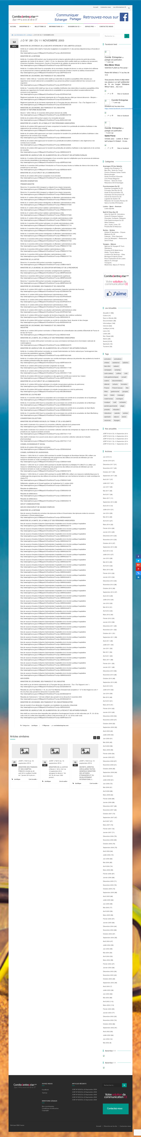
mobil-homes (108, 399)
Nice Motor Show (112, 65)
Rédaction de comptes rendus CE (115, 201)
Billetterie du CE (109, 234)
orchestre (123, 402)
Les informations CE (119, 7)
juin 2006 (106, 859)
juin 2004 (106, 949)
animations (117, 359)
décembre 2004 (108, 926)
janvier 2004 (107, 968)
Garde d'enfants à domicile (113, 176)
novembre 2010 (108, 675)
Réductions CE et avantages (113, 183)
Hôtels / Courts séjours (112, 252)
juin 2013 (106, 558)
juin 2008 (106, 784)
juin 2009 (106, 738)
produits (107, 409)
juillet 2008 (106, 780)
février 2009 (107, 753)
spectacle (107, 417)
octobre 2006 (107, 844)
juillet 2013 (106, 554)
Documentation (108, 321)
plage (122, 406)
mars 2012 (106, 614)
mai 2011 (106, 652)
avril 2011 (106, 656)
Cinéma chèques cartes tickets (115, 172)
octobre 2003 (107, 979)
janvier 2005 (107, 923)
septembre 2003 (108, 983)
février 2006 (107, 874)
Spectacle (106, 344)
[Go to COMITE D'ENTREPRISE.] (12, 35)
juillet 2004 (106, 945)
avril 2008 (106, 791)
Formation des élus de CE (113, 190)
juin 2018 (106, 457)
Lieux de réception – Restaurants (115, 238)
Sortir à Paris (108, 240)
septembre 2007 (108, 817)
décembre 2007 (108, 806)
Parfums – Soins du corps (113, 181)
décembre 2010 (108, 671)
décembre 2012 (108, 581)
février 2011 (107, 663)
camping (117, 370)
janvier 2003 (107, 1013)
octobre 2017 (107, 472)
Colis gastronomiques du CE (114, 220)
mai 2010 (106, 697)
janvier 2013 (107, 577)
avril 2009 (106, 746)
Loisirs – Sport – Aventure (112, 206)
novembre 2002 (108, 1020)
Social (105, 341)
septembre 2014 (108, 502)
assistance (116, 362)
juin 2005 (106, 904)
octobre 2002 (107, 1024)
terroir (124, 417)
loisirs (112, 395)
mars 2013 (106, 569)
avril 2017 (106, 494)
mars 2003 (106, 1005)
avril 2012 (106, 611)
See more (119, 87)
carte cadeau (108, 373)
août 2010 (106, 686)
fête (127, 388)
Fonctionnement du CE (111, 186)
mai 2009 (106, 742)
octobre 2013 (107, 543)
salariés (117, 413)
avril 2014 (106, 521)
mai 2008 (106, 787)
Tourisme (106, 346)
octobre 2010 (107, 678)
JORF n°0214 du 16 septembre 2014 (26, 762)
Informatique (107, 323)
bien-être (107, 366)
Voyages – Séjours (109, 244)
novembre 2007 (108, 810)
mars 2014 (106, 524)
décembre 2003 (108, 971)
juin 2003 (106, 994)
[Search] (126, 36)
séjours (116, 417)
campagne (107, 370)
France (106, 388)
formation (124, 384)
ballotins (125, 362)
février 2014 (107, 528)
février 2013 (107, 573)
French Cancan (117, 388)
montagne (119, 399)
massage (121, 395)
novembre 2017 (108, 468)
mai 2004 (106, 953)
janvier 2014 (107, 532)
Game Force (110, 135)
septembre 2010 (108, 682)
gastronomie (115, 391)
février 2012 (107, 618)
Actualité (106, 313)
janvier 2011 (107, 667)
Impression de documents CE (114, 194)
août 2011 (106, 641)
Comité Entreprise (113, 57)
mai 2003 (106, 998)
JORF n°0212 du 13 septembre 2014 (87, 762)
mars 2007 (106, 825)
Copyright (45, 1110)
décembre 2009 (108, 716)
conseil (124, 377)
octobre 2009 (107, 723)
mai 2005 (106, 907)
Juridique (34, 725)
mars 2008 (106, 795)
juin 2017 (106, 487)
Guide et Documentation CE (113, 192)
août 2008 (106, 776)
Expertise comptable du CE (113, 188)
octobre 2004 (107, 934)
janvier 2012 (107, 622)
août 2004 (106, 941)
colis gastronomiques (111, 377)
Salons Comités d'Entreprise (113, 203)
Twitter (44, 1093)
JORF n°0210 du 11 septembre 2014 (115, 444)
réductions (107, 413)
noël (114, 402)
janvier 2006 (107, 877)
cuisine (106, 381)
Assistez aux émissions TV (113, 168)
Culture (105, 315)
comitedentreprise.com (61, 725)
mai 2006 (106, 862)
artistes (106, 362)
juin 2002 (106, 1039)
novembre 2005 (108, 885)
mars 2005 (106, 915)
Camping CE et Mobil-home (113, 250)
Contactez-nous (106, 7)
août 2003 (106, 986)
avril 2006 (106, 866)
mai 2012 (106, 607)
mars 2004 (106, 960)
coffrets (118, 373)
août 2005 (106, 896)
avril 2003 (106, 1001)
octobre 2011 (107, 633)
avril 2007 (106, 821)
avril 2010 (106, 701)
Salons (105, 339)
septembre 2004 (108, 937)
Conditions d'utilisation (50, 1108)
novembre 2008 (108, 765)
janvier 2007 (107, 832)
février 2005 (107, 919)
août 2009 (106, 731)
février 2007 (107, 829)
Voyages (117, 420)
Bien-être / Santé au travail (113, 170)
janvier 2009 (107, 757)
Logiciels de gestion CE (112, 199)
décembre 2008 (108, 761)
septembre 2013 (108, 547)
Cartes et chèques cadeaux (113, 216)
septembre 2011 (108, 637)
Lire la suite (32, 779)
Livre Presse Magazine (111, 178)
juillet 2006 (106, 855)
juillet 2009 (106, 735)
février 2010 (107, 708)
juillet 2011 (106, 645)
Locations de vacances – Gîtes (114, 254)
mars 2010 (106, 705)
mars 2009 (106, 750)
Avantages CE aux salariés (112, 166)
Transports (107, 263)
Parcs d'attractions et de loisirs (114, 258)
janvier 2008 (107, 802)
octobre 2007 (107, 814)
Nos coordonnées (48, 1106)
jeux (105, 395)
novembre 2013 (108, 539)
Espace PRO (89, 26)
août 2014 (106, 506)
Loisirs (105, 333)
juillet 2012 (106, 600)
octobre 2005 (107, 889)
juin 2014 (106, 513)
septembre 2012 (108, 592)
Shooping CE (24, 26)
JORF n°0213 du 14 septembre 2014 (56, 762)
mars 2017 (106, 498)
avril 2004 (106, 956)
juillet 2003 (106, 990)
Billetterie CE (40, 26)
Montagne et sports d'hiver (113, 256)
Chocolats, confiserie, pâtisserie (115, 218)
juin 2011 (106, 648)
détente (106, 384)
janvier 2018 (107, 461)
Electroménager (109, 174)
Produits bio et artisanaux (112, 226)
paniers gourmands (110, 406)
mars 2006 (106, 870)
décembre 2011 (108, 626)
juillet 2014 (106, 509)
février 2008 (107, 799)
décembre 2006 (108, 836)
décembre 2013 (108, 536)
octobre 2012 (107, 588)
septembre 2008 (108, 772)
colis (125, 373)
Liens (105, 331)
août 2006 (106, 851)
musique (107, 402)
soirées (125, 413)
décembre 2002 (108, 1016)
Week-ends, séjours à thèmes (114, 265)
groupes (125, 391)
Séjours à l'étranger (111, 261)
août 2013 (106, 551)
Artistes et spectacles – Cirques (114, 232)
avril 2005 (106, 911)
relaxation (116, 409)
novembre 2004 (108, 930)
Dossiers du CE (73, 26)
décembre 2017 (108, 464)
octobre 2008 (107, 769)
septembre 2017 (108, 476)
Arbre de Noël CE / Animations (114, 214)
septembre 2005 (108, 892)
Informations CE (55, 26)
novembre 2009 (108, 720)
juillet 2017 (106, 483)
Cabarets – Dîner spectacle (113, 236)
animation (107, 359)
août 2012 (106, 596)
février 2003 (107, 1009)
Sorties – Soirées (109, 230)
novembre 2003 (108, 975)
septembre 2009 (108, 727)
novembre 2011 (108, 630)
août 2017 (106, 479)
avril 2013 (106, 566)
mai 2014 (106, 517)
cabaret (116, 366)
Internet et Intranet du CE (112, 197)
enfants (115, 384)
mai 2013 (106, 562)
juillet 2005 (106, 900)
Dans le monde (108, 318)
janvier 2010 (107, 712)
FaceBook (45, 1089)
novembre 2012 (108, 584)
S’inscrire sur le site (110, 1126)
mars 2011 (106, 660)
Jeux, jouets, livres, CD (112, 224)
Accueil (95, 7)
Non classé (107, 336)
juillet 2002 (106, 1035)
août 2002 (106, 1031)
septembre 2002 (108, 1028)
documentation (117, 381)
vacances (107, 420)
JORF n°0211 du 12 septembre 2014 (115, 441)
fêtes (106, 391)
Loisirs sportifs (109, 208)
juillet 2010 (106, 690)
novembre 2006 (108, 840)
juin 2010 (106, 693)
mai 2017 (106, 491)
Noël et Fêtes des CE (110, 212)
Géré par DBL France (17, 1125)
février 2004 (107, 964)
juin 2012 (106, 603)
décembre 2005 (108, 881)
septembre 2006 (108, 847)
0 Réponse (46, 725)
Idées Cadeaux (109, 222)
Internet (105, 326)
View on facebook (123, 94)
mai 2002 (106, 1043)
